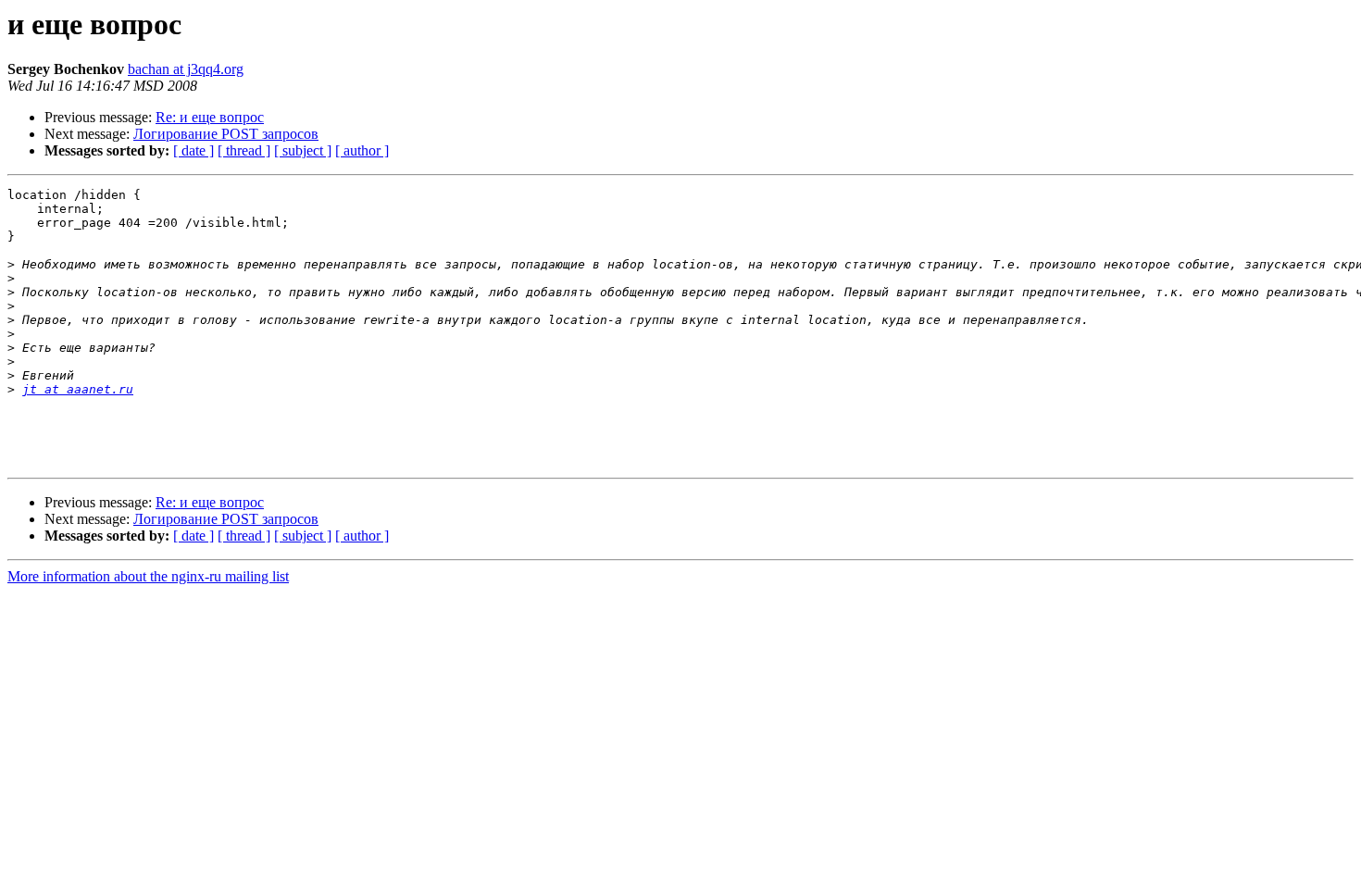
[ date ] (193, 150)
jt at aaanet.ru (77, 389)
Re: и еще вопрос (210, 117)
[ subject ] (302, 150)
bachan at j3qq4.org (185, 69)
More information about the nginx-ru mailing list (148, 576)
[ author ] (362, 150)
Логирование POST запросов (225, 134)
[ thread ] (244, 150)
